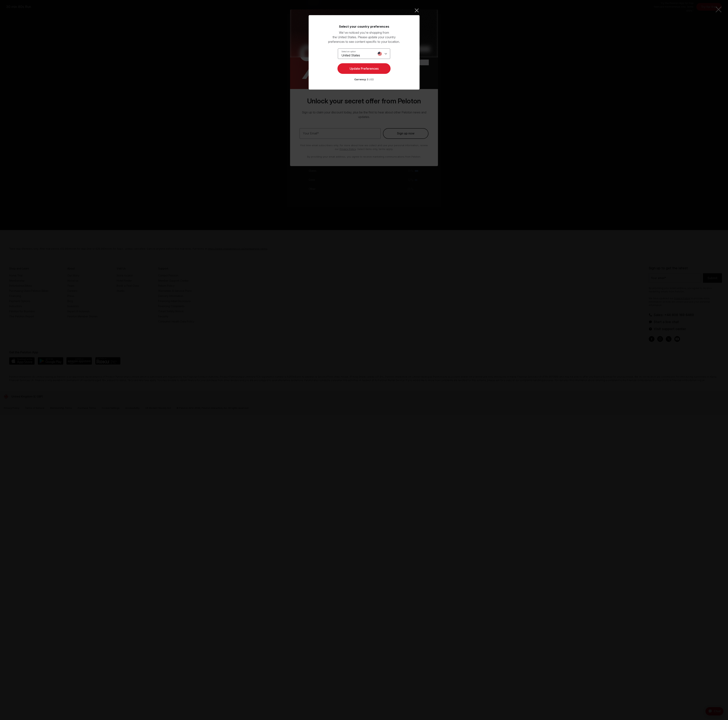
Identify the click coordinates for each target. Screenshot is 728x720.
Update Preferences (364, 68)
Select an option (348, 51)
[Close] (364, 10)
